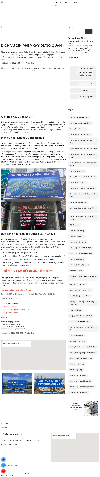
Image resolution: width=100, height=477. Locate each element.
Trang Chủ (55, 2)
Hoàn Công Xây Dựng (86, 68)
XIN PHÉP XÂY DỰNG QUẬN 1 (78, 52)
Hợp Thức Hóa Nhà (86, 84)
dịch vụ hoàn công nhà (77, 129)
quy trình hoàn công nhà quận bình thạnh (82, 328)
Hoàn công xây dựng (10, 303)
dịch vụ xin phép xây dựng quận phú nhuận (82, 218)
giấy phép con (74, 225)
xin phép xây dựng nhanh (78, 375)
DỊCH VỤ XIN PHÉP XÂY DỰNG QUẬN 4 (33, 45)
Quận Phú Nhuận (29, 249)
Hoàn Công (55, 5)
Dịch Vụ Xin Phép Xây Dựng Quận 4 (22, 137)
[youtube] (25, 454)
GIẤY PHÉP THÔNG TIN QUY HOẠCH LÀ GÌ (82, 46)
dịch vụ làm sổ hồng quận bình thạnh (82, 177)
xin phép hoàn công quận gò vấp (81, 358)
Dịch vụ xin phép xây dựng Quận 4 (15, 52)
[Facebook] (25, 450)
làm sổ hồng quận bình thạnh (80, 296)
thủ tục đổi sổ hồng (76, 335)
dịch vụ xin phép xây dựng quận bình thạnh (82, 209)
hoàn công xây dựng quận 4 (79, 265)
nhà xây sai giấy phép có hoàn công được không (82, 303)
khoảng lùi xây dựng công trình (80, 290)
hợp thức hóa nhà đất (77, 284)
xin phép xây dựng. (30, 148)
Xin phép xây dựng (10, 306)
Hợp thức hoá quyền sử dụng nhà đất (17, 309)
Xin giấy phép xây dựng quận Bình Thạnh (83, 347)
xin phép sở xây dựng (77, 364)
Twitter (4, 428)
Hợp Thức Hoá (63, 2)
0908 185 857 (17, 333)
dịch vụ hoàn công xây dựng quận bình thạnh (83, 155)
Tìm (89, 31)
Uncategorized (88, 90)
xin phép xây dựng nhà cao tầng (81, 381)
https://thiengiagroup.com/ (10, 322)
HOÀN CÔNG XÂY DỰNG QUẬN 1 (79, 48)
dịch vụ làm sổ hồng (77, 171)
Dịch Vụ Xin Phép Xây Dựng (78, 202)
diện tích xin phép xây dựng (79, 117)
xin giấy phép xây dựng (77, 341)
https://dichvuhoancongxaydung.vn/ (13, 326)
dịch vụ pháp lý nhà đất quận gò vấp (82, 188)
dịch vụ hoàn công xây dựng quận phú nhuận (83, 164)
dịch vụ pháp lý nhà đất (78, 182)
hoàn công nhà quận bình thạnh (81, 248)
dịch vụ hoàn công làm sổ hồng (80, 123)
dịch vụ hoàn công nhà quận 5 (80, 134)
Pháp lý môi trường (10, 312)
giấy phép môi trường (77, 231)
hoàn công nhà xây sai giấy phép (81, 253)
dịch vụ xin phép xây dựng (39, 157)
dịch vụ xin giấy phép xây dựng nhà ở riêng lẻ (82, 195)
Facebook (4, 423)
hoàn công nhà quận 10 (78, 242)
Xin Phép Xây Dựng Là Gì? (17, 116)
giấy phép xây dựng (76, 236)
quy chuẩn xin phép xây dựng (79, 321)
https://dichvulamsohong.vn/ (11, 324)
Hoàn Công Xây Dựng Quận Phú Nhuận (85, 73)
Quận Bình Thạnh (13, 249)
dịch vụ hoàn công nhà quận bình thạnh (81, 141)
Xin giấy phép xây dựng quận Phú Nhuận (83, 353)
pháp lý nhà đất (75, 310)
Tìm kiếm (71, 27)
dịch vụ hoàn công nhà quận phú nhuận (83, 149)
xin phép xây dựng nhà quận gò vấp (82, 387)
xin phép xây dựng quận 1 (78, 392)
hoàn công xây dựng (77, 259)
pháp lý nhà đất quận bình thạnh (81, 316)
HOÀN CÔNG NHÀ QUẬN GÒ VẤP (79, 50)
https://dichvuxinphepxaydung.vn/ (13, 329)
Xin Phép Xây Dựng (74, 2)
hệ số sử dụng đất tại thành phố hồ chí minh (83, 277)
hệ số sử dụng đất (76, 270)
